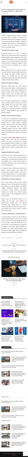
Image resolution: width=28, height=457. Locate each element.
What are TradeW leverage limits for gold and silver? (21, 320)
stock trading (19, 237)
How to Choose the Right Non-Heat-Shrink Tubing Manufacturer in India (7, 339)
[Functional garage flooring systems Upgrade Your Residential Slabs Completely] (5, 436)
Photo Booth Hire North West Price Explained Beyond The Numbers (17, 382)
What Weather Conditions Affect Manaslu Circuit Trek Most (12, 352)
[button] (2, 272)
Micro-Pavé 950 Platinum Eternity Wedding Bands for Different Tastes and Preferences (20, 304)
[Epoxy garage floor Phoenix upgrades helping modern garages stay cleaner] (5, 444)
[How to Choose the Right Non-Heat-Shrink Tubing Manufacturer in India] (7, 331)
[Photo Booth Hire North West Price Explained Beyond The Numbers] (5, 382)
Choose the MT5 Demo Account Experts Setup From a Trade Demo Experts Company (7, 321)
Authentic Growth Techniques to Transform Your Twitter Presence (19, 339)
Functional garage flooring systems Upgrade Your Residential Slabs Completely (18, 436)
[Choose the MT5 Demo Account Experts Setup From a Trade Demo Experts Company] (7, 313)
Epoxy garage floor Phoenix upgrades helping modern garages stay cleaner (18, 444)
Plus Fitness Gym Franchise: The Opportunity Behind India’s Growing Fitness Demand (18, 359)
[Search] (26, 2)
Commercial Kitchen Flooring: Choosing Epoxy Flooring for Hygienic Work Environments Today (18, 373)
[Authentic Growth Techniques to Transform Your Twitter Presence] (21, 331)
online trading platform (7, 237)
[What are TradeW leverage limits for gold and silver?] (21, 313)
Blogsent (14, 454)
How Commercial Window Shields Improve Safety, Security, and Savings (12, 366)
